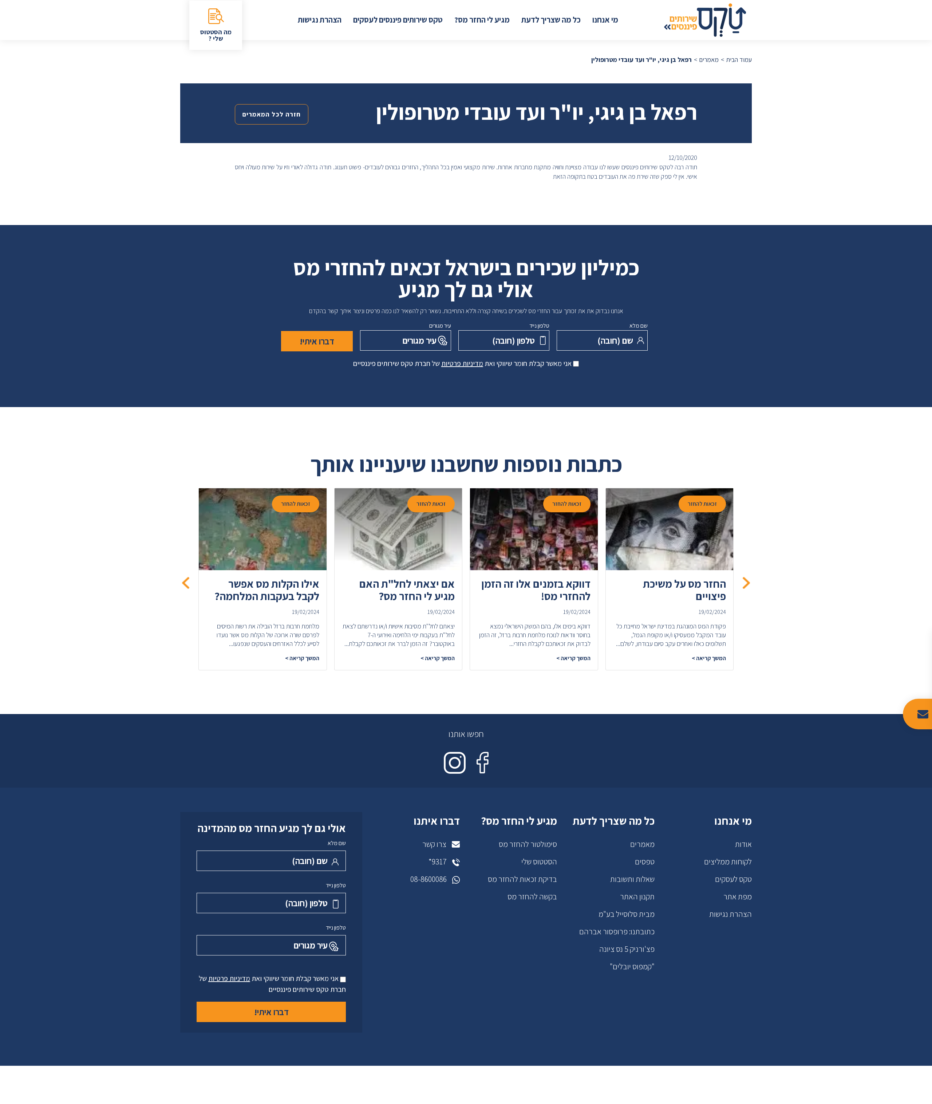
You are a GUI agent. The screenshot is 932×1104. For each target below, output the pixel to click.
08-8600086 (428, 879)
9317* (438, 861)
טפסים (645, 861)
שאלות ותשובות (632, 879)
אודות (743, 844)
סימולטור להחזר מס (528, 844)
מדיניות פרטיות (462, 363)
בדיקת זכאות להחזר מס (522, 879)
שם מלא (638, 326)
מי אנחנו (605, 20)
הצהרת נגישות (319, 20)
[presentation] (746, 582)
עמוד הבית (739, 59)
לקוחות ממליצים (728, 861)
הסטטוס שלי (539, 861)
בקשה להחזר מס (532, 896)
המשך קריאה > (709, 658)
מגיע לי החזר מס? (482, 20)
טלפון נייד (539, 326)
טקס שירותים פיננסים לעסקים (398, 20)
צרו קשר (434, 844)
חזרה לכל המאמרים (271, 114)
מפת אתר (737, 896)
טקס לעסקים (733, 879)
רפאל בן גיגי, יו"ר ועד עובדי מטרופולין (641, 59)
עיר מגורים (440, 326)
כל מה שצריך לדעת (551, 20)
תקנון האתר (637, 896)
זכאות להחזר (702, 504)
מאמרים (709, 59)
